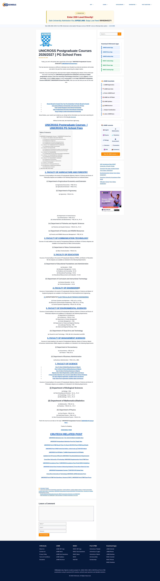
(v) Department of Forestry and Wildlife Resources (54, 143)
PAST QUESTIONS (146, 4)
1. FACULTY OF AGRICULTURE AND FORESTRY (52, 137)
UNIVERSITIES (132, 4)
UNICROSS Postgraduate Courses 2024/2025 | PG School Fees (68, 491)
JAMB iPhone (110, 551)
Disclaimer (42, 559)
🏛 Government (115, 140)
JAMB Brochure (60, 559)
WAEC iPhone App (108, 65)
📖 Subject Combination (108, 109)
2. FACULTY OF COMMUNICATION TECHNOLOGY (53, 144)
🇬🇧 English (106, 130)
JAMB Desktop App (108, 56)
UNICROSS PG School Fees (69, 63)
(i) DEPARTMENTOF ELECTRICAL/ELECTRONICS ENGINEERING (56, 153)
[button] (52, 5)
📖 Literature (105, 145)
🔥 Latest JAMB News (108, 114)
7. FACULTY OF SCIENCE (47, 162)
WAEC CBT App (77, 549)
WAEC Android (110, 557)
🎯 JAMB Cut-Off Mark (108, 97)
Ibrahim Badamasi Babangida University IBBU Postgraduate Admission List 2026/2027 (60, 494)
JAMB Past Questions (62, 554)
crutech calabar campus (76, 489)
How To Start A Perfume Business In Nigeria (68, 371)
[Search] (119, 34)
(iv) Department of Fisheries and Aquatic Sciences (54, 142)
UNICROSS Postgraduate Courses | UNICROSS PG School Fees (55, 136)
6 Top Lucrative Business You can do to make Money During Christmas (68, 374)
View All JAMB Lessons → (111, 154)
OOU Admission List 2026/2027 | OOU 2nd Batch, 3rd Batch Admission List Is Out (59, 495)
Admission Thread (44, 488)
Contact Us (42, 551)
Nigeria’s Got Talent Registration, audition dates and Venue (68, 372)
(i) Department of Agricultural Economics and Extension (55, 139)
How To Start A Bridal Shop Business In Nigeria (67, 367)
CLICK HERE (112, 25)
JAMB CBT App (60, 549)
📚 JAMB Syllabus (107, 101)
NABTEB (75, 559)
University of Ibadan (95, 549)
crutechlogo (51, 491)
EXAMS (104, 4)
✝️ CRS (106, 149)
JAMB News (59, 551)
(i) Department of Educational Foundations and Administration (56, 149)
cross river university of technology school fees (51, 489)
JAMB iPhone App (107, 52)
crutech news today (43, 491)
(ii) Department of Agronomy (50, 140)
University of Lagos (95, 551)
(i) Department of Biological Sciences (51, 163)
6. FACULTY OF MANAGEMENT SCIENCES (52, 158)
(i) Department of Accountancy (50, 159)
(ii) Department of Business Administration (53, 160)
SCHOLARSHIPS (119, 4)
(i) (45, 297)
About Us (41, 549)
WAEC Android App (108, 60)
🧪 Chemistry (115, 135)
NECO (74, 557)
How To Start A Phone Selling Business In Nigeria (68, 369)
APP (91, 4)
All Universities (94, 557)
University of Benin (95, 554)
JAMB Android (110, 549)
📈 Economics (115, 145)
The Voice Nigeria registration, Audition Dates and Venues (68, 376)
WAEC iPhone (110, 559)
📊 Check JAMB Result (108, 93)
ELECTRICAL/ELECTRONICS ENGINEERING (73, 297)
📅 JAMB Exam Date (107, 89)
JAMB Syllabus (60, 557)
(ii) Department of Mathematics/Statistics (52, 165)
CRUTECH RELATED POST (47, 168)
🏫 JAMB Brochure (107, 105)
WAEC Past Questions (79, 551)
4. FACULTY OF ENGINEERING (49, 152)
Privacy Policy (43, 554)
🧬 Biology (106, 140)
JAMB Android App (108, 47)
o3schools (73, 117)
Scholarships (93, 559)
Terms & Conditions (44, 557)
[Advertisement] (66, 93)
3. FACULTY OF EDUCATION (49, 147)
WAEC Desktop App (108, 69)
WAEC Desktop (110, 562)
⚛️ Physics (106, 135)
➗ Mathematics (115, 130)
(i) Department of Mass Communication (52, 146)
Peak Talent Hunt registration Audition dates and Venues (68, 378)
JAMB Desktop (110, 554)
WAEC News (76, 554)
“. (67, 422)
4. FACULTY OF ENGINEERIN (65, 288)
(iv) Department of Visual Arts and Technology (53, 156)
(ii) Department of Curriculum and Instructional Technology (56, 150)
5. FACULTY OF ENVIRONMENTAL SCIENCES (52, 155)
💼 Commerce (115, 149)
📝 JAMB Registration (108, 84)
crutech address (66, 489)
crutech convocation (87, 489)
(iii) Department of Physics (49, 166)
